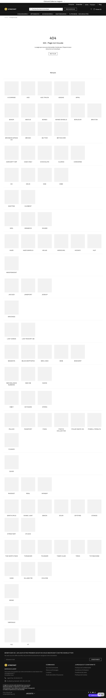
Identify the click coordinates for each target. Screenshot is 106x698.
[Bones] (45, 110)
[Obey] (12, 398)
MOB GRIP (77, 361)
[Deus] (28, 175)
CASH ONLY (28, 162)
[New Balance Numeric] (12, 374)
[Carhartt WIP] (12, 153)
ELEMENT (28, 206)
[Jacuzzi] (12, 285)
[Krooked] (12, 308)
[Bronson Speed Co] (12, 129)
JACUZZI (12, 294)
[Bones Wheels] (61, 110)
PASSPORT (28, 429)
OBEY (12, 407)
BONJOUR (77, 119)
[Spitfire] (78, 506)
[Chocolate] (45, 153)
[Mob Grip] (78, 352)
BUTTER (45, 138)
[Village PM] (28, 569)
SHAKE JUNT (28, 515)
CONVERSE (78, 162)
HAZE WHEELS (28, 250)
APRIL (78, 97)
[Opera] (45, 398)
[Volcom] (45, 569)
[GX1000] (45, 219)
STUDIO (28, 534)
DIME (61, 184)
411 (11, 644)
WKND (11, 600)
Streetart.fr (7, 9)
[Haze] (12, 241)
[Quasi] (12, 462)
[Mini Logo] (45, 352)
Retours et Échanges (52, 670)
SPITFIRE (78, 515)
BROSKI (28, 138)
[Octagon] (28, 398)
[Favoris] (91, 9)
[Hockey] (78, 241)
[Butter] (45, 129)
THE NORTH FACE (11, 556)
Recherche (70, 9)
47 (28, 644)
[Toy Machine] (94, 547)
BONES (44, 119)
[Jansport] (28, 285)
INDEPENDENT (11, 272)
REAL (28, 493)
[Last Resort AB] (28, 330)
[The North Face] (12, 547)
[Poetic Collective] (61, 420)
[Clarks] (61, 153)
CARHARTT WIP (11, 162)
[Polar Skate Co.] (78, 420)
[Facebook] (88, 692)
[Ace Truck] (45, 88)
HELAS (44, 250)
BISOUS (28, 119)
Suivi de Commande (52, 667)
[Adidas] (61, 88)
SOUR (61, 515)
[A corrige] (12, 88)
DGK (44, 184)
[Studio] (28, 525)
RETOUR (53, 53)
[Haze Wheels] (28, 241)
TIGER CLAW (61, 556)
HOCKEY (78, 250)
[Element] (28, 197)
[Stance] (94, 506)
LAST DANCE (11, 339)
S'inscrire (71, 4)
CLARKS (61, 162)
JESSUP (45, 294)
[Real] (28, 484)
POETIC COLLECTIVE (61, 430)
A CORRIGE (12, 97)
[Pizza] (45, 420)
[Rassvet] (12, 484)
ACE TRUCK (44, 97)
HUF (94, 250)
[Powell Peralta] (94, 420)
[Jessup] (45, 285)
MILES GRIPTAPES (28, 361)
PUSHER (12, 449)
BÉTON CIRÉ (61, 138)
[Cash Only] (28, 153)
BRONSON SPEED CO (11, 138)
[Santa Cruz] (12, 506)
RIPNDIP (45, 493)
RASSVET (11, 493)
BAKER (11, 119)
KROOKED (11, 316)
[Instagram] (91, 692)
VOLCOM (45, 578)
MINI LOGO (45, 361)
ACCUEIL (6, 17)
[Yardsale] (12, 613)
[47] (28, 635)
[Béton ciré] (61, 129)
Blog (100, 4)
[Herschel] (61, 241)
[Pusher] (12, 440)
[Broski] (28, 129)
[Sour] (61, 506)
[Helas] (45, 241)
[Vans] (12, 569)
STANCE (94, 515)
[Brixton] (94, 110)
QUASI (11, 471)
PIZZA (45, 429)
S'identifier (79, 4)
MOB (61, 361)
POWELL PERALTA (94, 429)
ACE (28, 97)
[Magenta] (12, 352)
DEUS (28, 184)
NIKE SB (28, 383)
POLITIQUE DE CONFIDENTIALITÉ (9, 693)
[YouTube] (93, 692)
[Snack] (45, 506)
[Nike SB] (28, 374)
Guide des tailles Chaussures (54, 675)
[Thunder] (45, 547)
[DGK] (45, 175)
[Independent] (12, 263)
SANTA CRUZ (11, 515)
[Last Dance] (12, 330)
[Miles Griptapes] (28, 352)
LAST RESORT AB (28, 339)
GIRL (11, 228)
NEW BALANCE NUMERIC (11, 384)
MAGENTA (11, 361)
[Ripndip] (45, 484)
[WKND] (12, 591)
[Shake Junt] (28, 506)
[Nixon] (45, 374)
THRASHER (28, 556)
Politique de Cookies (81, 675)
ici (67, 47)
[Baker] (12, 110)
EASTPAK (11, 206)
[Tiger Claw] (61, 547)
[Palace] (12, 420)
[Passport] (28, 420)
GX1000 (44, 228)
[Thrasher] (28, 547)
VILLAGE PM (28, 578)
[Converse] (78, 153)
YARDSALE (11, 622)
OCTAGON (28, 407)
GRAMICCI (28, 228)
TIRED (78, 556)
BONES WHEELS (61, 119)
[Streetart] (12, 525)
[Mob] (61, 352)
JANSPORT (28, 294)
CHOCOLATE (44, 162)
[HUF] (94, 241)
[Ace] (28, 88)
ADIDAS (61, 97)
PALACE (11, 429)
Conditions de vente (81, 672)
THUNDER (44, 556)
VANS (11, 578)
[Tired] (78, 547)
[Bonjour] (78, 110)
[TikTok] (95, 692)
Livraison (48, 672)
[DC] (12, 175)
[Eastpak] (12, 197)
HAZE (11, 250)
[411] (12, 635)
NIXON (44, 383)
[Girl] (12, 219)
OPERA (44, 407)
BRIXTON (94, 119)
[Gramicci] (28, 219)
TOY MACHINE (94, 556)
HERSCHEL (61, 250)
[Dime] (61, 175)
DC (12, 184)
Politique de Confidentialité (83, 667)
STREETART (11, 534)
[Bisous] (28, 110)
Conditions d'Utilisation (82, 670)
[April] (78, 88)
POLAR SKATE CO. (77, 429)
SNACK (44, 515)
